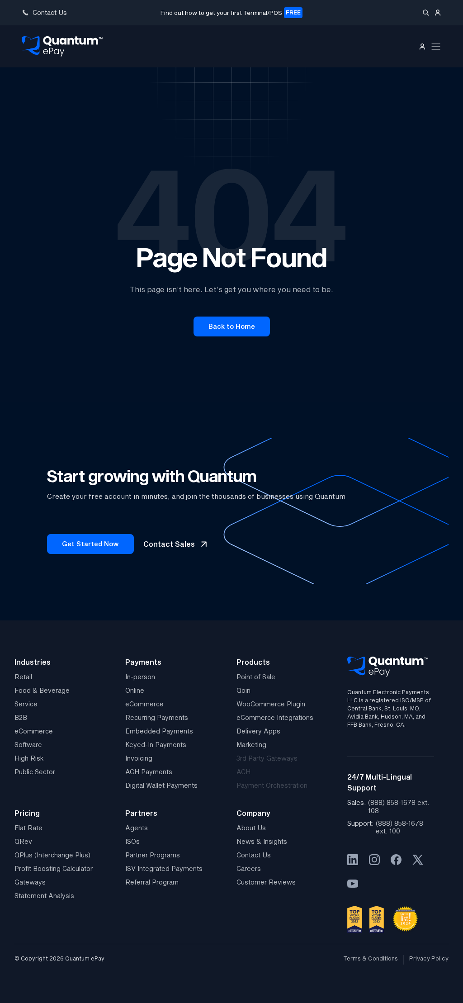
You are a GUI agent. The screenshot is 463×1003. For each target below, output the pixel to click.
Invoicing (138, 758)
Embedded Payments (159, 731)
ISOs (132, 841)
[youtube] (352, 883)
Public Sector (34, 772)
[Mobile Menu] (435, 46)
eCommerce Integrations (274, 717)
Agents (136, 828)
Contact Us (253, 855)
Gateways (30, 882)
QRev (23, 841)
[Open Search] (426, 12)
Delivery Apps (258, 731)
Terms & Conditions (370, 958)
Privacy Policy (429, 958)
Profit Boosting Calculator (53, 868)
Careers (248, 868)
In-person (140, 677)
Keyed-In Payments (155, 744)
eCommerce (33, 731)
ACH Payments (148, 772)
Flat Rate (28, 828)
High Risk (29, 758)
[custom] (352, 859)
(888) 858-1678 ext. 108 (398, 806)
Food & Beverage (42, 690)
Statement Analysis (44, 895)
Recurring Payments (156, 717)
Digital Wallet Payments (161, 785)
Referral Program (152, 882)
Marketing (251, 744)
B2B (20, 717)
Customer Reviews (266, 882)
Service (26, 704)
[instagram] (374, 859)
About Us (251, 828)
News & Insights (261, 841)
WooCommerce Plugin (270, 704)
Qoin (243, 690)
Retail (23, 677)
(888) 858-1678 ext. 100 (399, 827)
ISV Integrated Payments (164, 868)
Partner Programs (152, 855)
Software (28, 744)
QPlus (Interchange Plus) (52, 855)
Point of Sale (255, 677)
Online (134, 690)
